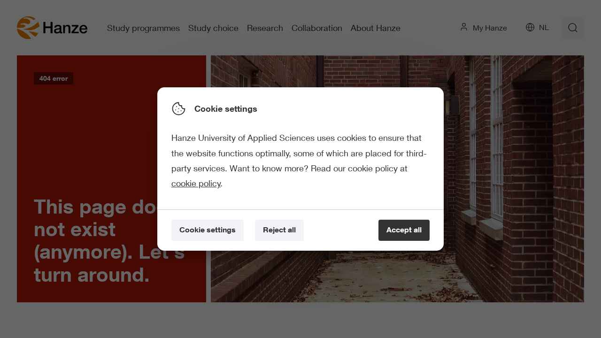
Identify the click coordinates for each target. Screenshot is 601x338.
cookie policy (196, 183)
